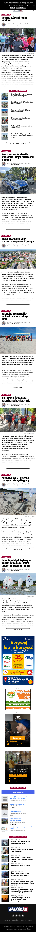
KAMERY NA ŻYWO (15, 920)
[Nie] (34, 5)
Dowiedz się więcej (21, 7)
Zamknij (12, 7)
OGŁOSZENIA (7, 920)
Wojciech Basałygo (14, 25)
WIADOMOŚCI (23, 920)
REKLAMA (29, 920)
